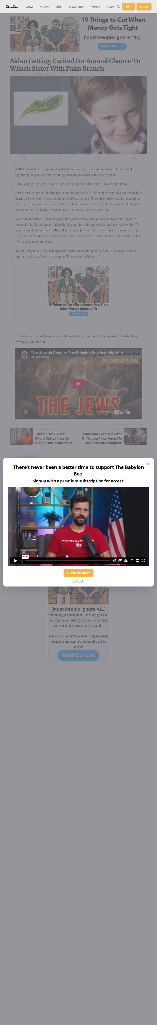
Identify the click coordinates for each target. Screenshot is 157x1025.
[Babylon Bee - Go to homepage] (12, 6)
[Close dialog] (148, 464)
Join (128, 6)
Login (144, 6)
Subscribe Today (78, 573)
